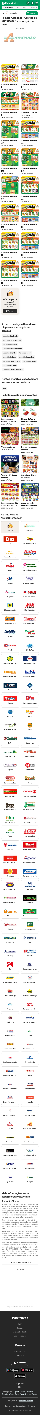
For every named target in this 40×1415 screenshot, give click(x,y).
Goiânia (9, 357)
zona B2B (20, 1355)
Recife (25, 353)
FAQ (20, 1324)
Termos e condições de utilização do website (20, 1406)
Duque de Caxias (12, 370)
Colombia (29, 1392)
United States (31, 1394)
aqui (17, 1247)
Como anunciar (20, 1351)
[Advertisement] (20, 44)
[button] (32, 3)
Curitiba (9, 353)
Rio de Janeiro (11, 340)
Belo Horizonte (12, 349)
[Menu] (36, 3)
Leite (4, 388)
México (11, 1394)
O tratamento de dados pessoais (20, 1410)
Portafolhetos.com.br (26, 1401)
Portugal (23, 1394)
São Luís (9, 365)
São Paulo (10, 336)
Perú (17, 1394)
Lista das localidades (20, 1332)
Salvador (9, 344)
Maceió (29, 361)
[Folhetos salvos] (28, 3)
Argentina (16, 1392)
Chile (23, 1392)
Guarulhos (26, 357)
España (5, 1394)
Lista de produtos (20, 1336)
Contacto (20, 1328)
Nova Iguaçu (11, 361)
